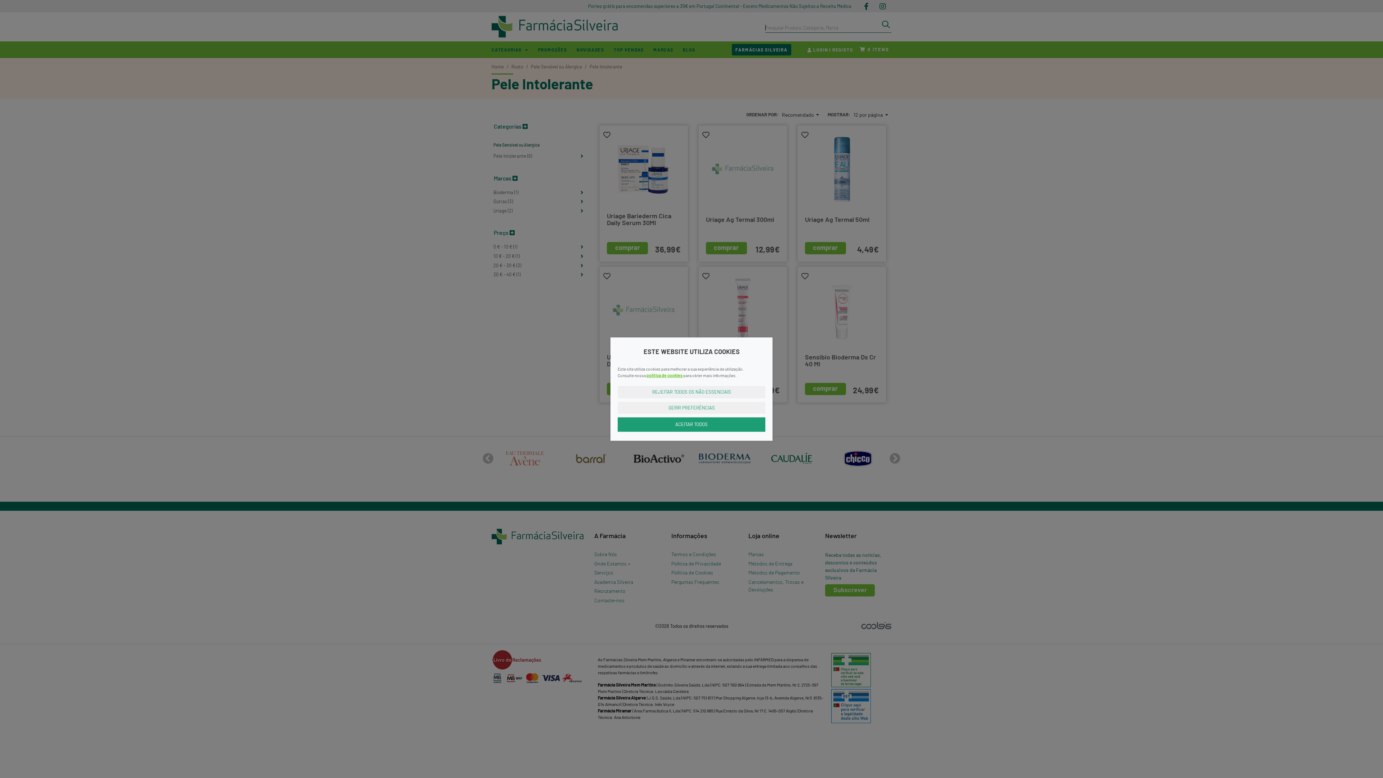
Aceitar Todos (691, 424)
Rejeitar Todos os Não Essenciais (691, 392)
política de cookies (664, 375)
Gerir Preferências (691, 407)
